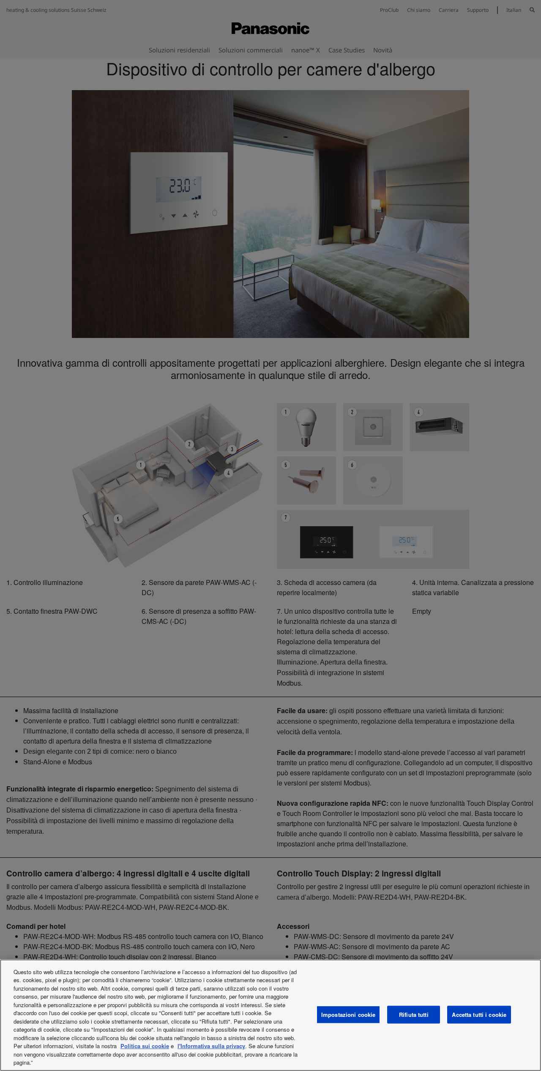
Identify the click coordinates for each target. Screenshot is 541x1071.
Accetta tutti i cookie (479, 1015)
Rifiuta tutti (414, 1015)
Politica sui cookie (144, 1046)
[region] (270, 1015)
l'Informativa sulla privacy (211, 1046)
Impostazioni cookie (348, 1015)
